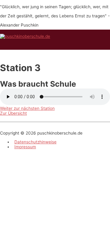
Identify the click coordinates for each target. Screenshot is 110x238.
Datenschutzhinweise (35, 141)
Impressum (25, 146)
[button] (27, 108)
